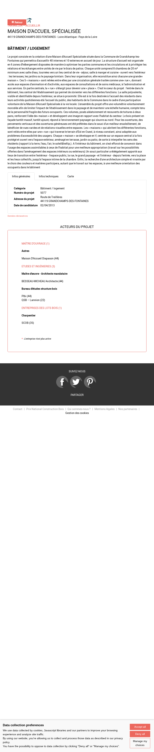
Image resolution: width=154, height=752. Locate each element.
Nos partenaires (127, 409)
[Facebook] (63, 387)
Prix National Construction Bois (45, 409)
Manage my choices (140, 743)
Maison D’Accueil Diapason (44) (40, 258)
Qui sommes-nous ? (79, 409)
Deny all (140, 733)
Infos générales (21, 176)
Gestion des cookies (77, 413)
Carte (70, 176)
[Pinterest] (91, 387)
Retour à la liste (77, 358)
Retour (18, 22)
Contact (17, 409)
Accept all (140, 726)
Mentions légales (104, 409)
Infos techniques (48, 176)
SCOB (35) (28, 323)
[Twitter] (77, 387)
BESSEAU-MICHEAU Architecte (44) (42, 281)
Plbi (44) (27, 296)
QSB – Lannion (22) (33, 300)
